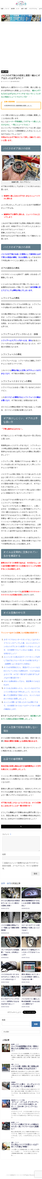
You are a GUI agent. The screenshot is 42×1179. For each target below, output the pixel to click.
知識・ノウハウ (5, 8)
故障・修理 (24, 8)
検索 (3, 1020)
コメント (6, 834)
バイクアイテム (33, 8)
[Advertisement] (21, 46)
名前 (4, 854)
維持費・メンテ (15, 8)
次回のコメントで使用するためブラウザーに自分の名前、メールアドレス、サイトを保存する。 (20, 865)
